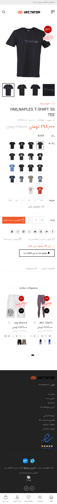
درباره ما (51, 394)
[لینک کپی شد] (12, 231)
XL (35, 336)
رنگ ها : (51, 143)
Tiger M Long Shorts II (16, 323)
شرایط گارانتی (49, 415)
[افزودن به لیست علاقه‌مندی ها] (34, 322)
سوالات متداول (49, 424)
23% (46, 298)
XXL (5, 336)
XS (50, 336)
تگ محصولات (31, 268)
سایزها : (51, 200)
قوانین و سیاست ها (47, 420)
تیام (20, 472)
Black (41, 135)
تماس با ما (50, 398)
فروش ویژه (44, 103)
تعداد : (52, 220)
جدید (47, 310)
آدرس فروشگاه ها (48, 407)
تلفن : (52, 384)
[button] (33, 355)
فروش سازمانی (49, 428)
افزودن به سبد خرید (12, 220)
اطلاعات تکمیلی (47, 268)
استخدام (51, 403)
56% (47, 29)
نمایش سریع (41, 316)
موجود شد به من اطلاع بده (35, 253)
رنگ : (52, 135)
